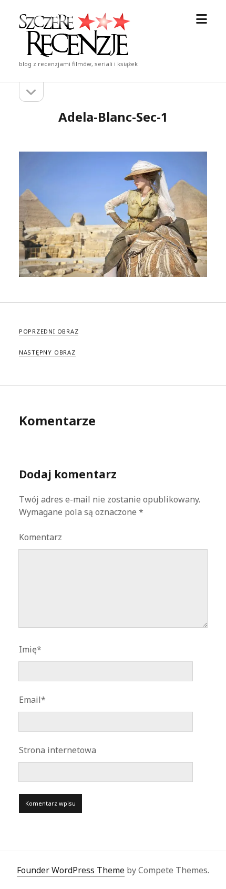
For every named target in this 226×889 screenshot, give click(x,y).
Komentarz (40, 537)
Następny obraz (47, 352)
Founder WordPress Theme (71, 870)
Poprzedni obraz (49, 331)
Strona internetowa (57, 750)
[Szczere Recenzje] (74, 53)
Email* (32, 699)
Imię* (30, 649)
